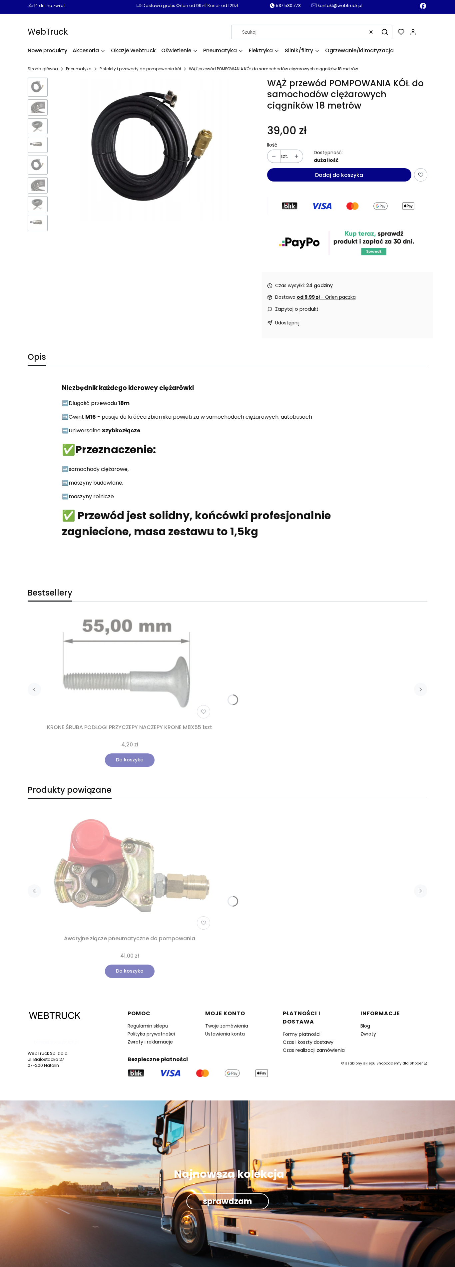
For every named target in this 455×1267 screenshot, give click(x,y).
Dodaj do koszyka (339, 175)
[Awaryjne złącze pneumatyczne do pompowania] (129, 868)
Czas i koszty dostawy (308, 1042)
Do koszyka (130, 759)
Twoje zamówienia (226, 1026)
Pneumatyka (79, 69)
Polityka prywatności (151, 1034)
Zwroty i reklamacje (150, 1042)
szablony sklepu (360, 1063)
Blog (365, 1026)
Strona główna (43, 69)
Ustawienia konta (225, 1034)
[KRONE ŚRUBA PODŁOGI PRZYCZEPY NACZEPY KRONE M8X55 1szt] (129, 667)
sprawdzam (227, 1201)
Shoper (416, 1063)
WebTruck (48, 31)
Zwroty (368, 1034)
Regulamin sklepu (148, 1026)
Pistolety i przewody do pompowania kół (140, 69)
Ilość (272, 145)
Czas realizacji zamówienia (314, 1050)
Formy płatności (301, 1034)
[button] (385, 32)
